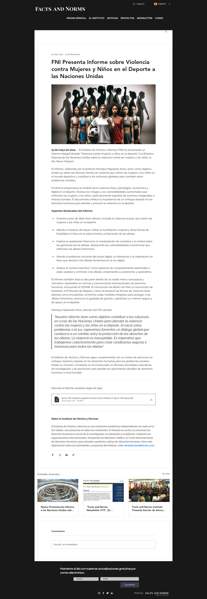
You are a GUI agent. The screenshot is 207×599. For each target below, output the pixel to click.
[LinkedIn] (111, 593)
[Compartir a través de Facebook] (52, 454)
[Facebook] (103, 593)
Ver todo (166, 474)
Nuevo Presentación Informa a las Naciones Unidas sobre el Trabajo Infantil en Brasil (57, 508)
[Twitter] (107, 593)
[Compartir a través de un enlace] (73, 454)
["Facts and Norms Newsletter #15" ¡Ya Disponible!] (103, 490)
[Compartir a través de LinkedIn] (66, 454)
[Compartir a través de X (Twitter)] (59, 454)
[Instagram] (99, 593)
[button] (166, 31)
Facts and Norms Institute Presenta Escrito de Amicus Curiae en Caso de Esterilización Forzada (148, 508)
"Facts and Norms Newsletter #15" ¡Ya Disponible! (98, 508)
